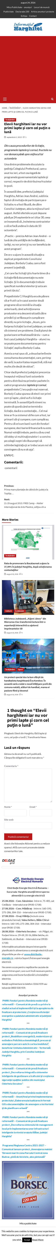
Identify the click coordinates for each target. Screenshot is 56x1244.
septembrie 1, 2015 (14, 137)
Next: (25, 503)
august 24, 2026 (12, 574)
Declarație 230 (22, 11)
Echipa (24, 16)
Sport (20, 669)
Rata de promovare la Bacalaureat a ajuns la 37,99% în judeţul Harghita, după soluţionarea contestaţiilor (28, 567)
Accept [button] (27, 1240)
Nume (8, 806)
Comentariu (11, 765)
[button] (5, 98)
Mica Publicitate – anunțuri (19, 7)
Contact (33, 16)
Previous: (26, 489)
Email (33, 806)
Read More (37, 1239)
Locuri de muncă (41, 7)
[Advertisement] (28, 65)
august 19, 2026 (12, 633)
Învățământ (10, 119)
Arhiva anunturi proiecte (42, 11)
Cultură (8, 611)
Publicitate (8, 11)
